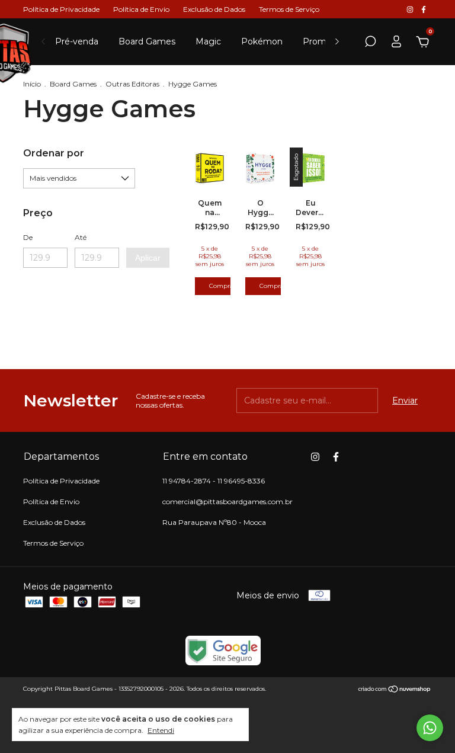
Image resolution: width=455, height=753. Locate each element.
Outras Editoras (132, 83)
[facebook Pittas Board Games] (423, 9)
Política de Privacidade (61, 9)
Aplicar (148, 257)
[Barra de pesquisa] (370, 43)
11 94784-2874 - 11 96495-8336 (213, 480)
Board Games (146, 41)
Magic (208, 41)
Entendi (161, 730)
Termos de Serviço (289, 9)
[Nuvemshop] (395, 690)
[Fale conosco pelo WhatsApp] (429, 727)
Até (80, 237)
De (28, 237)
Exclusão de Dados (214, 9)
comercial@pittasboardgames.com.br (227, 501)
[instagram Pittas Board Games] (410, 9)
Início (32, 83)
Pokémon (262, 41)
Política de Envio (141, 9)
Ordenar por (53, 153)
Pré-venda (76, 41)
